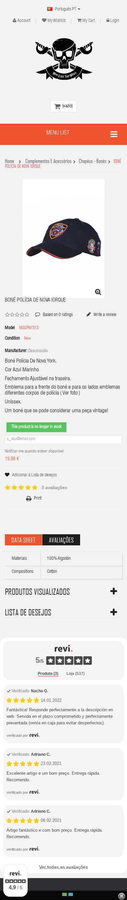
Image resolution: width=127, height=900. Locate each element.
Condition (12, 338)
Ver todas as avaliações (63, 867)
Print (37, 498)
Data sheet (23, 540)
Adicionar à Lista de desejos (34, 475)
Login (114, 21)
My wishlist (56, 21)
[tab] (48, 674)
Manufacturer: (16, 351)
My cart (88, 21)
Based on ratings (54, 310)
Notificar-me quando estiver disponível (34, 452)
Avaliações (61, 540)
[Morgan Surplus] (63, 58)
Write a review (104, 315)
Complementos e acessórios (48, 161)
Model (10, 328)
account (23, 21)
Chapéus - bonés (92, 161)
